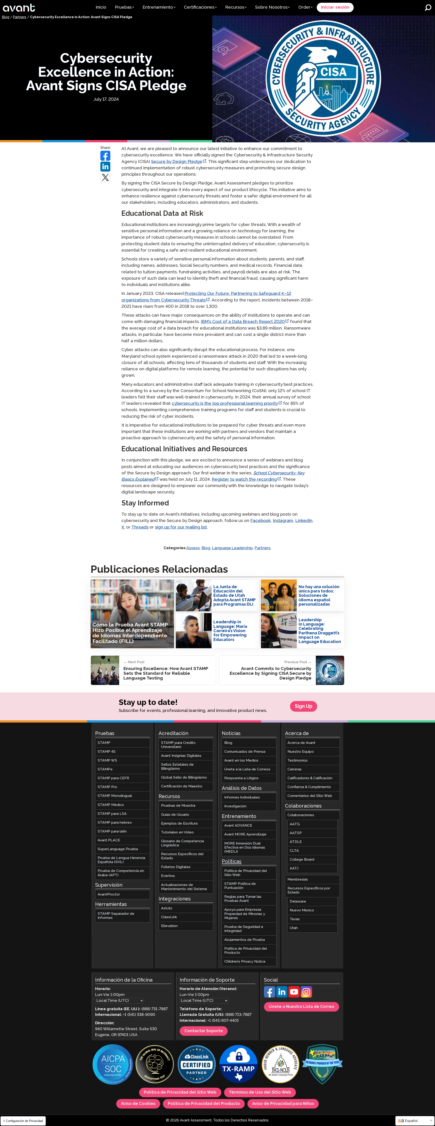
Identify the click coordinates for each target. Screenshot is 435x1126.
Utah (294, 928)
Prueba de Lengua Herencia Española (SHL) (121, 860)
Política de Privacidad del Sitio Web (245, 873)
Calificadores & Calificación (310, 778)
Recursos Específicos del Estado (182, 856)
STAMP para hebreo (115, 823)
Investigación (235, 806)
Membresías (298, 879)
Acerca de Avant (301, 743)
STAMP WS (107, 760)
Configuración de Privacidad (24, 1121)
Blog (5, 17)
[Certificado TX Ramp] (238, 1065)
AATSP (296, 833)
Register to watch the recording (244, 479)
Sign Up (303, 706)
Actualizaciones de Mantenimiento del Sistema (184, 887)
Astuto (166, 908)
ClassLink (169, 917)
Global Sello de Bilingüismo (184, 778)
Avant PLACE (109, 840)
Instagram (283, 520)
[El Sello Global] (154, 1065)
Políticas (232, 861)
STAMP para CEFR (113, 778)
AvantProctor (109, 894)
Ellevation (169, 926)
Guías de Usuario (175, 815)
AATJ (294, 868)
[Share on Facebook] (105, 156)
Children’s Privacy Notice (245, 962)
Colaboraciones (301, 815)
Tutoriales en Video (177, 832)
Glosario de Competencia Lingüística (182, 843)
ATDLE (296, 842)
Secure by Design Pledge (176, 161)
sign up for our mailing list (181, 527)
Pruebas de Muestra (178, 806)
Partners (19, 17)
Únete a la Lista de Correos (247, 769)
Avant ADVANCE (238, 826)
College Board (302, 859)
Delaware (298, 901)
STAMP (104, 743)
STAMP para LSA (112, 814)
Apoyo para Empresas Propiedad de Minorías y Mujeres (244, 914)
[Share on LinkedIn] (105, 167)
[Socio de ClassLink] (196, 1065)
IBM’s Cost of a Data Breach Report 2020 (243, 321)
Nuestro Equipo (301, 752)
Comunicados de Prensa (244, 752)
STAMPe (105, 769)
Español (411, 1121)
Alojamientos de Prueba (244, 940)
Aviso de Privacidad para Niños (283, 1104)
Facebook (260, 520)
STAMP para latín (112, 831)
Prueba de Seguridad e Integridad (243, 929)
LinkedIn (303, 520)
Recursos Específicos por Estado (309, 891)
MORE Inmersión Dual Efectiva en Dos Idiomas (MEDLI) (244, 848)
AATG (295, 824)
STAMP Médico (111, 805)
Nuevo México (302, 910)
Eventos (168, 876)
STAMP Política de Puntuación (240, 886)
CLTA (294, 851)
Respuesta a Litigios (241, 778)
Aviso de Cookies (138, 1104)
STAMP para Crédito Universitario (178, 745)
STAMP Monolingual (115, 796)
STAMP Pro (107, 787)
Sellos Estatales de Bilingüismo (177, 767)
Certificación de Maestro (181, 787)
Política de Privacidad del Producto (245, 951)
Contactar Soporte (203, 1031)
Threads (139, 527)
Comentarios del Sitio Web (310, 796)
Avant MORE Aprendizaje (245, 835)
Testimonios (298, 760)
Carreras (295, 769)
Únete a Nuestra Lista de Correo (301, 1007)
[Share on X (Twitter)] (105, 177)
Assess (193, 548)
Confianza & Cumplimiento (309, 787)
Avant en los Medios (241, 760)
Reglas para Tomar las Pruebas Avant (242, 899)
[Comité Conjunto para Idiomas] (280, 1065)
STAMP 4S (107, 752)
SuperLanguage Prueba (118, 849)
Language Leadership (232, 548)
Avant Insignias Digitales (181, 756)
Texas (295, 919)
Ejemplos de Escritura (179, 823)
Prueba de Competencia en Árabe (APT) (121, 873)
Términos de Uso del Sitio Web (260, 1092)
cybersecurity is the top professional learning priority (225, 403)
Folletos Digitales (176, 867)
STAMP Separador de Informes (116, 916)
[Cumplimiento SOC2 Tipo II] (112, 1065)
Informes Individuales (242, 797)
